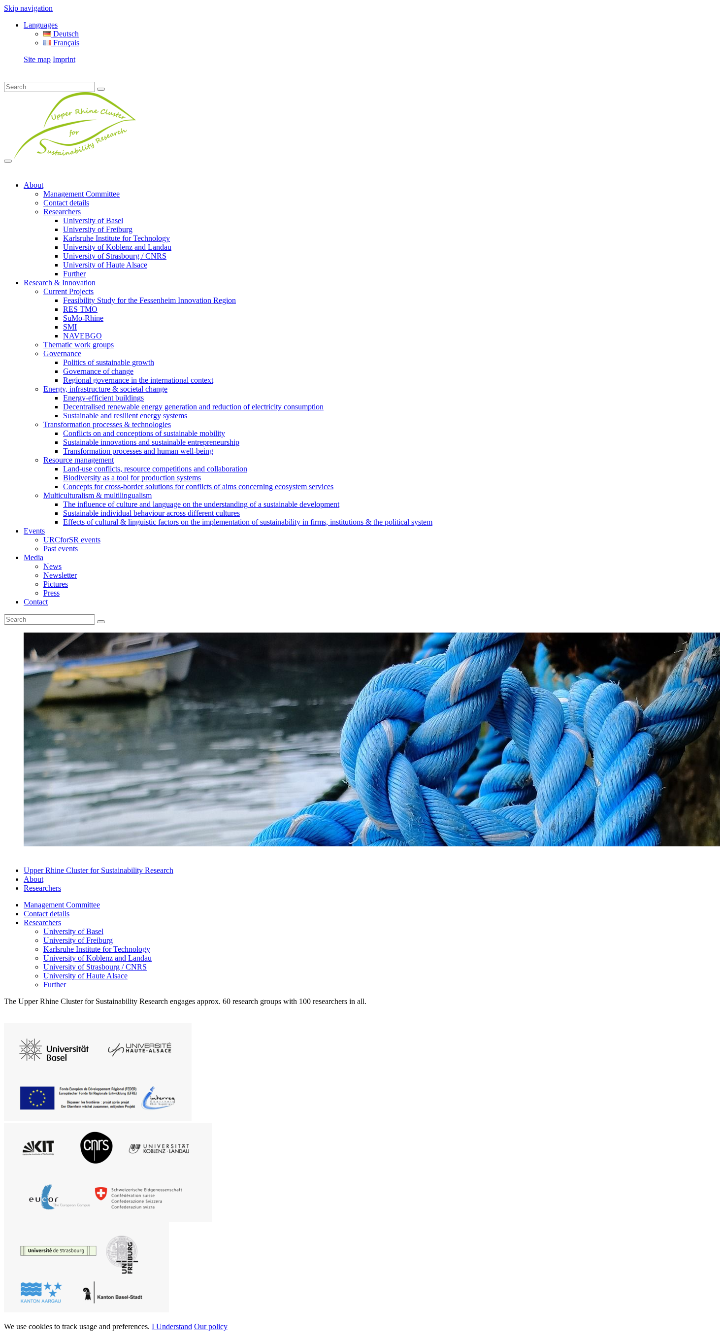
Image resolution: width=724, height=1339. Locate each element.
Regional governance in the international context (138, 380)
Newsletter (60, 575)
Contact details (66, 203)
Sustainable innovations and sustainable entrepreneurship (151, 442)
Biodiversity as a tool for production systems (132, 477)
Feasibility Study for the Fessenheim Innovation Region (149, 300)
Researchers (62, 211)
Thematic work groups (78, 344)
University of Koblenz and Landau (117, 247)
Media (33, 557)
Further (74, 273)
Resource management (78, 460)
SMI (70, 327)
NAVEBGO (82, 336)
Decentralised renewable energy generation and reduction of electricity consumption (193, 406)
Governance (62, 353)
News (52, 566)
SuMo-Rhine (83, 318)
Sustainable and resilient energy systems (125, 415)
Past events (60, 548)
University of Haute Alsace (105, 265)
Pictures (55, 584)
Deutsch (65, 34)
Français (65, 42)
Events (34, 531)
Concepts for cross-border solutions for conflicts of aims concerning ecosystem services (198, 486)
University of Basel (93, 220)
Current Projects (68, 291)
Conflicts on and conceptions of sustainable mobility (144, 433)
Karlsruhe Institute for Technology (116, 238)
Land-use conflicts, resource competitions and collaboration (155, 469)
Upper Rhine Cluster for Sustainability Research (98, 870)
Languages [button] (41, 25)
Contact (36, 602)
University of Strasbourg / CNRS (114, 256)
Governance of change (98, 371)
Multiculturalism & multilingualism (97, 495)
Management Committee (81, 194)
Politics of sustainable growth (108, 362)
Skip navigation (28, 8)
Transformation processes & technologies (107, 424)
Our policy (211, 1326)
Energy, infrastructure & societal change (105, 389)
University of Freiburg (97, 229)
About (33, 185)
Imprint (64, 59)
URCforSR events (71, 540)
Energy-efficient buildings (103, 398)
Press (51, 593)
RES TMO (80, 309)
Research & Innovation (60, 282)
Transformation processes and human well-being (138, 451)
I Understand (172, 1326)
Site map (37, 59)
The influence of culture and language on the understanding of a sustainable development (201, 504)
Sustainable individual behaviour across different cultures (151, 513)
